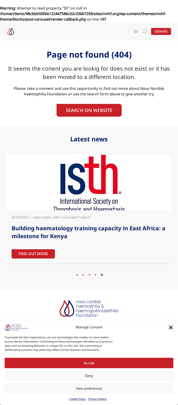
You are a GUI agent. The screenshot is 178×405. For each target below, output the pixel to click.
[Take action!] (10, 31)
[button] (170, 327)
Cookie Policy (77, 399)
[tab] (77, 274)
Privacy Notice (97, 399)
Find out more (33, 253)
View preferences (89, 388)
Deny (89, 376)
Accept (89, 363)
